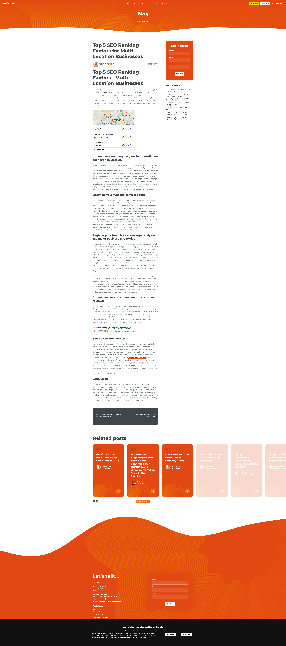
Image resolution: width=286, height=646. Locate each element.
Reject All (186, 634)
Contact (164, 4)
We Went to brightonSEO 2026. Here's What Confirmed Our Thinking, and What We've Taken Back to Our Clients (178, 97)
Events (157, 4)
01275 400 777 (102, 618)
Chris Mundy (109, 64)
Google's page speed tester (103, 352)
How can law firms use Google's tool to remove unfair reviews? (109, 415)
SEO (148, 21)
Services (121, 4)
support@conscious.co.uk (108, 599)
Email (171, 57)
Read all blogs (143, 501)
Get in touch (254, 3)
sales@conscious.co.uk (111, 596)
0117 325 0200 (278, 3)
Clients (136, 4)
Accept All (170, 634)
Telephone (172, 64)
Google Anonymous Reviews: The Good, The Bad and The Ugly (178, 113)
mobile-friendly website (137, 357)
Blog (150, 4)
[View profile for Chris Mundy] (95, 64)
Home (139, 21)
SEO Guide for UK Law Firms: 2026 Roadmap (211, 457)
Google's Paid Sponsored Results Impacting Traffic (178, 118)
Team (144, 4)
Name (171, 50)
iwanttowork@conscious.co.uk (109, 601)
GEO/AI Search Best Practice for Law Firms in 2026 (142, 415)
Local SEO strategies (108, 92)
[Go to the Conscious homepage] (37, 3)
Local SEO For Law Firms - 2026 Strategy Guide (177, 457)
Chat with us (265, 3)
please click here (141, 638)
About (129, 4)
